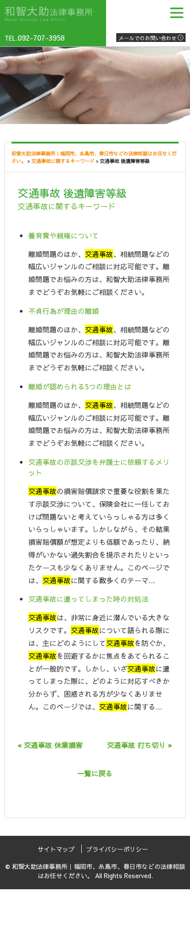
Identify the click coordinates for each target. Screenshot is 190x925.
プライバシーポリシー (117, 849)
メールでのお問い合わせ (147, 38)
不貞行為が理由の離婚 (63, 311)
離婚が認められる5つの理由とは (79, 386)
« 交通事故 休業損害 (50, 745)
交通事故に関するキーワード (66, 206)
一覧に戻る (95, 773)
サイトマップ (56, 849)
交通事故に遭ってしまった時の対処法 (88, 599)
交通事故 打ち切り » (139, 745)
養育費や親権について (63, 235)
